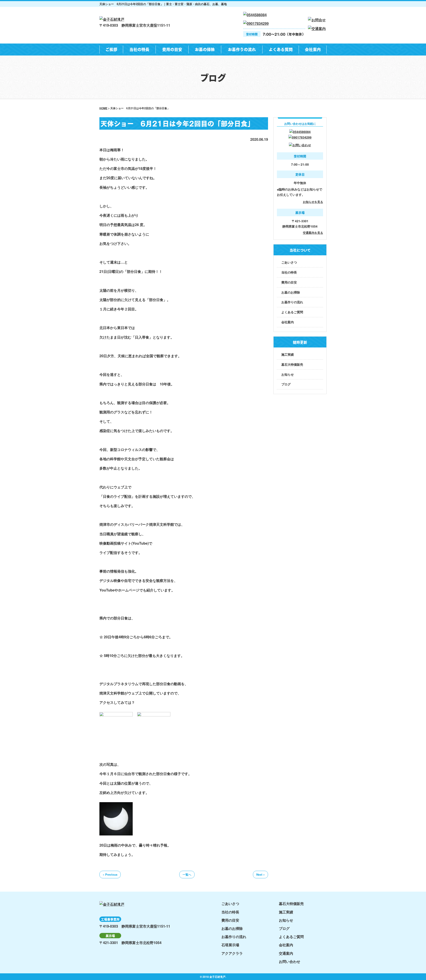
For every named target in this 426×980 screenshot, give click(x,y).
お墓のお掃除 (290, 292)
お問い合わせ (289, 961)
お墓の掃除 (205, 49)
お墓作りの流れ (242, 49)
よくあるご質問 (292, 312)
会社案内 (313, 49)
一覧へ (187, 874)
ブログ (286, 384)
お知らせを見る (313, 202)
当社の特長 (139, 49)
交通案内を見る (313, 232)
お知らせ (287, 374)
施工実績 (287, 354)
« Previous (110, 874)
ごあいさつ (289, 262)
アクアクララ (232, 953)
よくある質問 (281, 49)
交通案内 (286, 953)
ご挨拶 (111, 49)
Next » (260, 874)
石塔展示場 (230, 944)
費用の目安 (172, 49)
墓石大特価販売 (292, 364)
